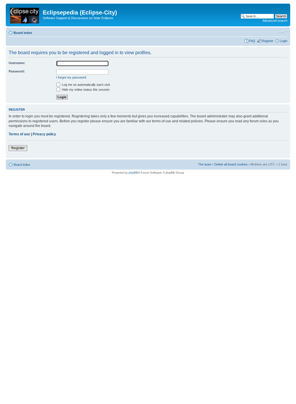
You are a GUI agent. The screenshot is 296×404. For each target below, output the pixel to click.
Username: (17, 63)
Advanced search (274, 20)
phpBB (133, 172)
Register (267, 41)
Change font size (283, 31)
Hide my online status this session (85, 89)
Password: (17, 71)
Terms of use (19, 134)
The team (204, 164)
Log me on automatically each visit (85, 84)
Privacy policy (44, 134)
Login (283, 41)
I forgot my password (71, 77)
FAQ (252, 41)
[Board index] (25, 14)
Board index (23, 32)
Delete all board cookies (231, 164)
